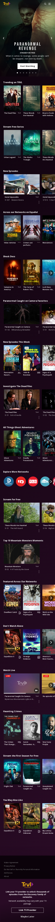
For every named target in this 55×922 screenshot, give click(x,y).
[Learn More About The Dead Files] (39, 417)
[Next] (51, 38)
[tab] (17, 72)
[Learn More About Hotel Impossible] (39, 202)
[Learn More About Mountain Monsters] (39, 572)
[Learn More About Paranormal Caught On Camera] (39, 701)
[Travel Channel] (6, 4)
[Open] (50, 4)
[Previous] (3, 38)
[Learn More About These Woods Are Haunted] (39, 531)
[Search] (44, 4)
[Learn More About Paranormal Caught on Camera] (39, 332)
